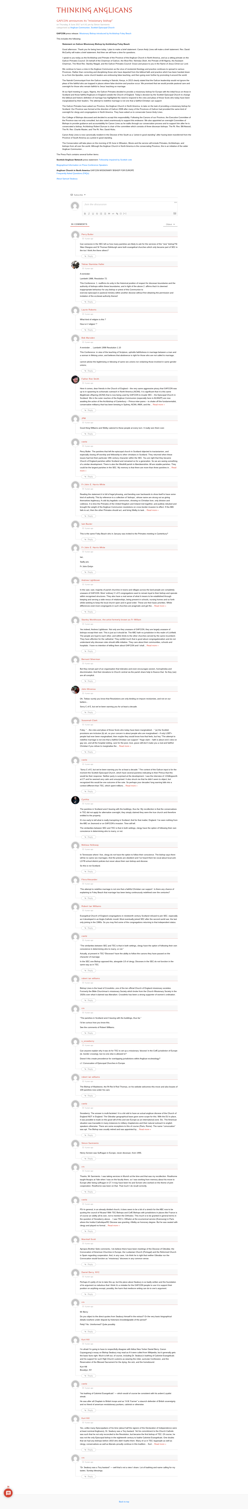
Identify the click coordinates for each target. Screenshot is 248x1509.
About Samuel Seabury (67, 179)
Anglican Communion (80, 27)
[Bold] (85, 213)
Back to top (124, 1502)
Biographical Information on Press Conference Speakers (82, 165)
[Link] (117, 213)
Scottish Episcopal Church (103, 27)
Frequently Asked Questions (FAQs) (73, 173)
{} (121, 213)
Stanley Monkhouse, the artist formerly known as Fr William (111, 619)
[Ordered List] (101, 213)
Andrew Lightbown (91, 580)
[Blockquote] (109, 213)
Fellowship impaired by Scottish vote (115, 160)
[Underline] (93, 213)
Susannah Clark (89, 720)
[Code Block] (113, 213)
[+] (124, 213)
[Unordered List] (105, 213)
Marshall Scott (89, 1239)
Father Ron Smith (90, 379)
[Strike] (97, 213)
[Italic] (89, 213)
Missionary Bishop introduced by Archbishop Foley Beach (105, 33)
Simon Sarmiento (90, 1143)
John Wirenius (89, 689)
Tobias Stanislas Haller (93, 264)
